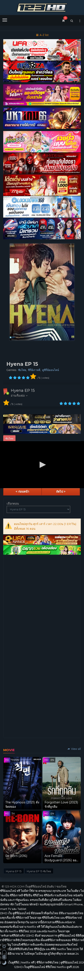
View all (75, 748)
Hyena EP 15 (23, 390)
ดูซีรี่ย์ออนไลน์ (50, 370)
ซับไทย (22, 370)
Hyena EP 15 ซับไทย (39, 871)
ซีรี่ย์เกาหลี (34, 370)
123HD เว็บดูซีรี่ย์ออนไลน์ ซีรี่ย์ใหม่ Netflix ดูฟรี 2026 (42, 7)
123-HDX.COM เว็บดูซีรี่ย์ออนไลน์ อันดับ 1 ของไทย (36, 886)
